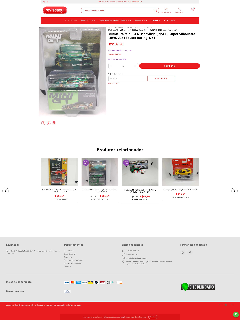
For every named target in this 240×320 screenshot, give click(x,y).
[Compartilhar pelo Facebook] (43, 124)
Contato (67, 266)
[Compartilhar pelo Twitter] (49, 124)
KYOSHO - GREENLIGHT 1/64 (138, 28)
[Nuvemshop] (226, 305)
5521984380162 (132, 251)
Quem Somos (69, 251)
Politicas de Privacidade (73, 260)
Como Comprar (70, 254)
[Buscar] (155, 10)
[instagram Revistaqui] (44, 2)
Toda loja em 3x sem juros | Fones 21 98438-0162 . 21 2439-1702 (120, 2)
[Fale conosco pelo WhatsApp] (236, 314)
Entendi (153, 317)
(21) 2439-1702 (132, 254)
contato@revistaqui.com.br (136, 258)
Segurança (68, 257)
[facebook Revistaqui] (47, 2)
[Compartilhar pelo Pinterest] (54, 124)
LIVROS (154, 20)
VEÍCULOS (70, 20)
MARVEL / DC (87, 20)
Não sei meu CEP (114, 83)
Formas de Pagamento (72, 263)
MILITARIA (140, 20)
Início (110, 28)
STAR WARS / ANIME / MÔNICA (114, 20)
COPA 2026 (169, 20)
